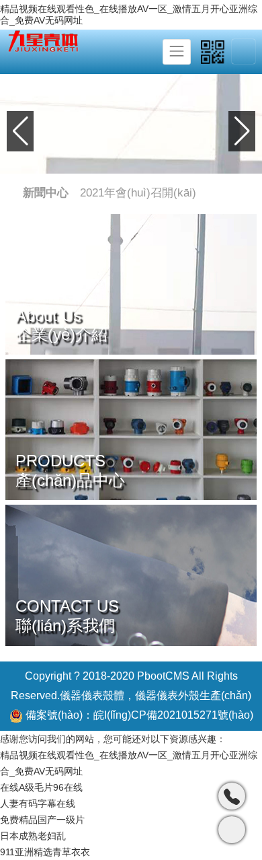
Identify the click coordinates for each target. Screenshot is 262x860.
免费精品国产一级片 (42, 819)
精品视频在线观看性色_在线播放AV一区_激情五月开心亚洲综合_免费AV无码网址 (128, 14)
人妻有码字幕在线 (37, 803)
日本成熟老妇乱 (33, 835)
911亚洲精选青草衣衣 (45, 852)
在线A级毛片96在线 (41, 787)
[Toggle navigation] (177, 52)
